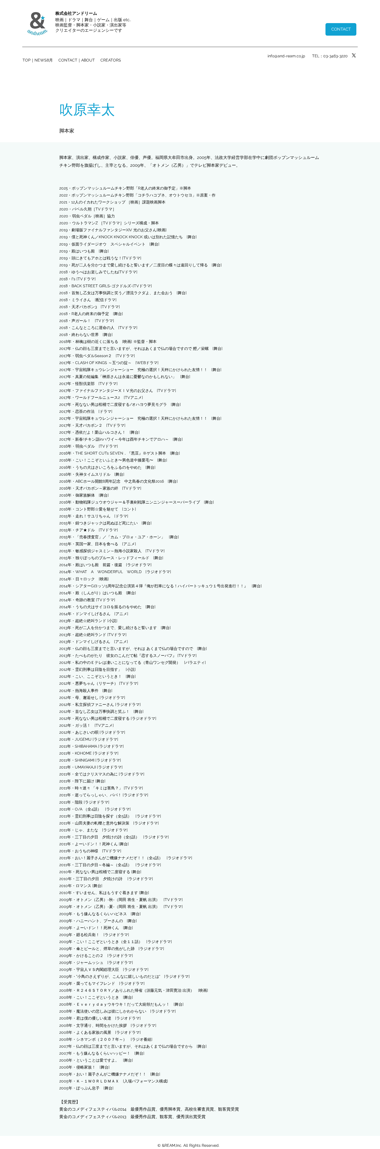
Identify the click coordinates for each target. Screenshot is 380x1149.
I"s (74, 279)
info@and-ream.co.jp (286, 56)
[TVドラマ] (86, 279)
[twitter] (354, 55)
